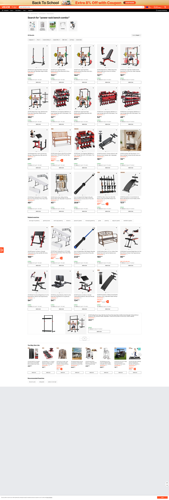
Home (29, 13)
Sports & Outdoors (34, 13)
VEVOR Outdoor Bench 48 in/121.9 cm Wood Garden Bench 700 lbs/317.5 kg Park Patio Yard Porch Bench (61, 155)
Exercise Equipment (42, 13)
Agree (162, 497)
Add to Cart (38, 82)
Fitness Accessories (50, 13)
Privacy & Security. (49, 497)
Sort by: (134, 35)
